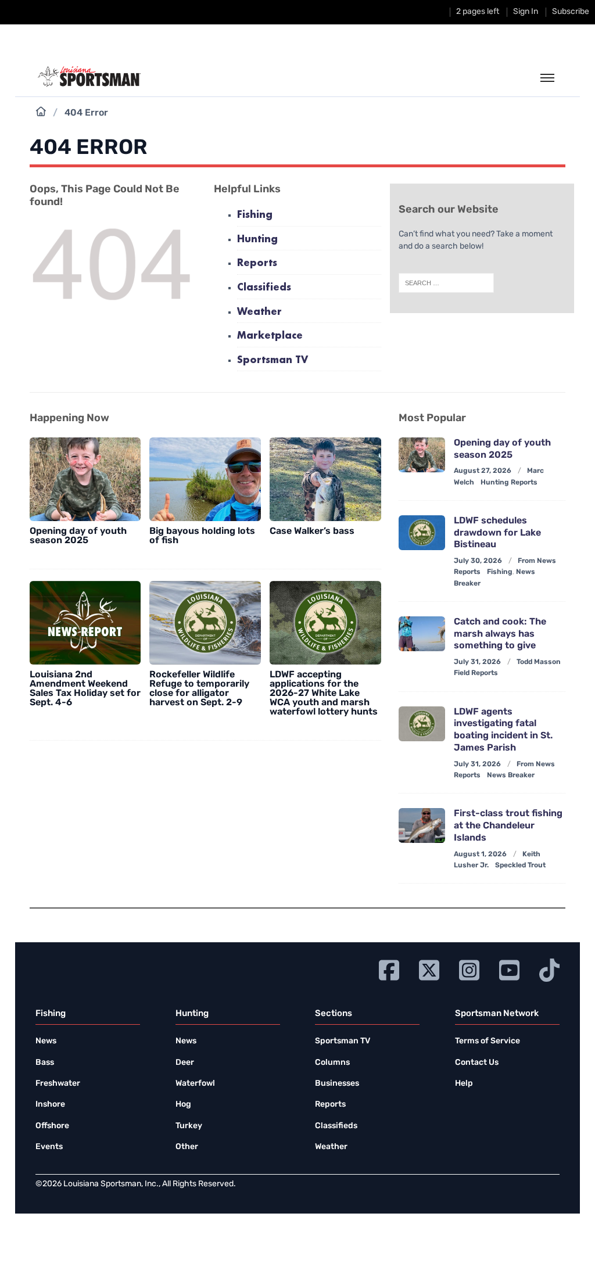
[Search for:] (446, 283)
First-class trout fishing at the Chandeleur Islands (508, 826)
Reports (257, 263)
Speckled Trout (520, 865)
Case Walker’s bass (312, 531)
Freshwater (57, 1083)
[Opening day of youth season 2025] (85, 479)
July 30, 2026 (478, 561)
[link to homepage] (89, 76)
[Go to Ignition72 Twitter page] (429, 969)
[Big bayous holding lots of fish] (205, 479)
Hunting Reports (509, 482)
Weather (259, 312)
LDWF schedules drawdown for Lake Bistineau (497, 533)
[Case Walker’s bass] (325, 479)
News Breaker (511, 775)
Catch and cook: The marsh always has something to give (500, 634)
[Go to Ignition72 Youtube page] (509, 969)
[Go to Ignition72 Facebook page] (389, 969)
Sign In (525, 12)
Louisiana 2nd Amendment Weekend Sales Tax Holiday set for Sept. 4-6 (85, 689)
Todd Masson (539, 662)
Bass (44, 1062)
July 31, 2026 (477, 662)
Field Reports (476, 673)
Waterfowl (195, 1083)
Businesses (337, 1083)
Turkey (188, 1126)
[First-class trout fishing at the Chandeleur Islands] (422, 825)
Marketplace (270, 336)
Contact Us (477, 1062)
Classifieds (264, 288)
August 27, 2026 (482, 471)
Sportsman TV (272, 360)
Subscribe (570, 12)
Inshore (50, 1104)
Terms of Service (487, 1041)
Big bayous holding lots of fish (202, 536)
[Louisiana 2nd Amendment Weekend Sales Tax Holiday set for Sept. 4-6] (85, 623)
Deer (184, 1062)
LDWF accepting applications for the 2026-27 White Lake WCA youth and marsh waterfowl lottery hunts (324, 693)
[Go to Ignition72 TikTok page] (549, 969)
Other (186, 1147)
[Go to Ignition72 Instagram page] (469, 969)
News (45, 1041)
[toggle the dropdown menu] (547, 78)
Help (464, 1083)
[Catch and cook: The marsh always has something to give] (422, 633)
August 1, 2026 (480, 854)
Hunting (257, 240)
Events (49, 1147)
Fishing (255, 215)
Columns (332, 1062)
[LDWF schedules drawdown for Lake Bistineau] (422, 532)
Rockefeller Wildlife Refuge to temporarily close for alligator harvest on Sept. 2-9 (199, 689)
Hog (183, 1104)
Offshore (52, 1126)
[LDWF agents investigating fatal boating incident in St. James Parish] (422, 723)
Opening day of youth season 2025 (78, 536)
